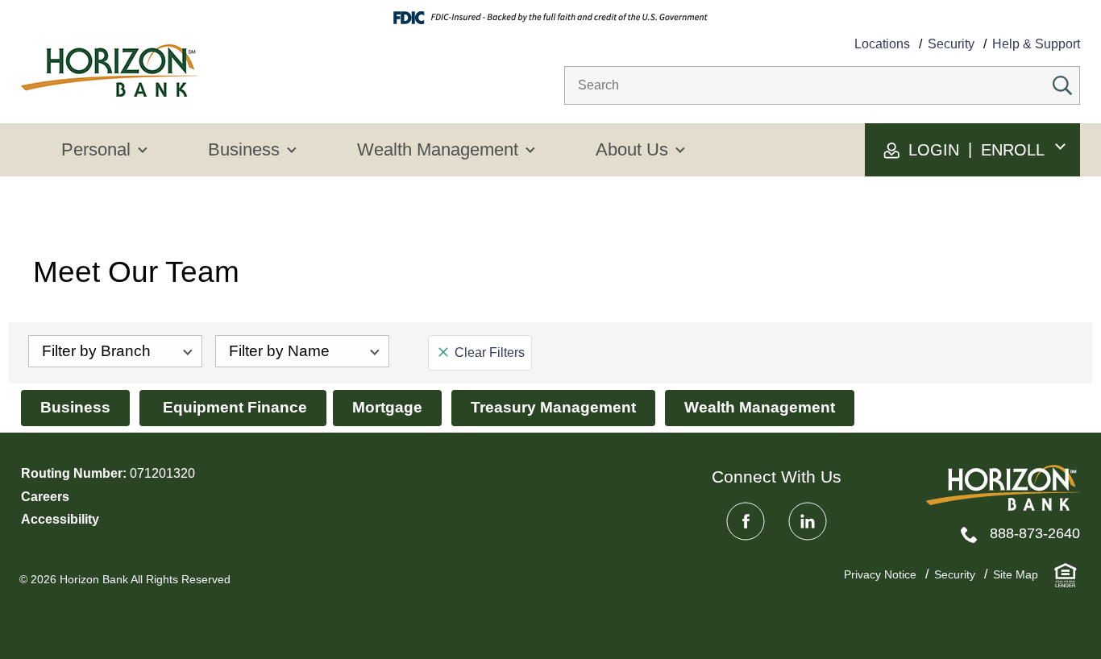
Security (951, 44)
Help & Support (1036, 44)
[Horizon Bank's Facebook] (745, 521)
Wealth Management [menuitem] (437, 149)
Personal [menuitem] (96, 149)
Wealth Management (759, 407)
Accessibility (60, 519)
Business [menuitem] (244, 149)
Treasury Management (553, 407)
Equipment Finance (233, 407)
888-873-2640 (1035, 533)
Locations (882, 44)
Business (75, 407)
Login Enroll (974, 149)
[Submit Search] (1062, 85)
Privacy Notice (880, 574)
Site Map (1015, 574)
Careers (45, 497)
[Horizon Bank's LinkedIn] (807, 521)
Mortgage (387, 407)
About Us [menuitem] (632, 149)
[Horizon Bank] (1003, 488)
